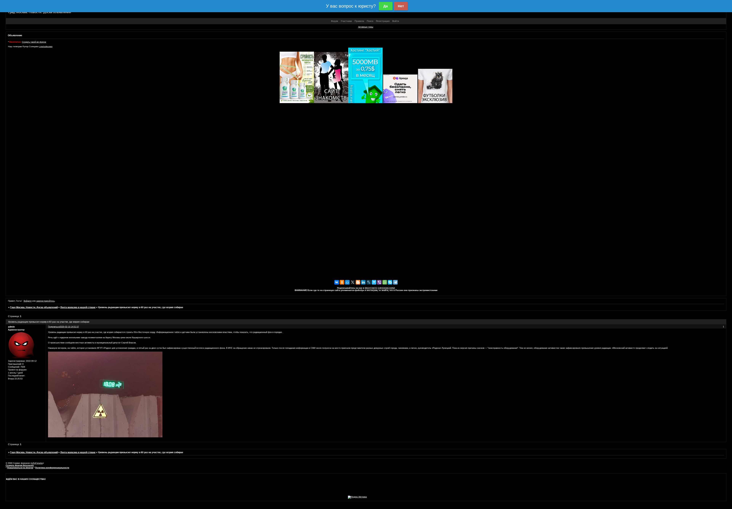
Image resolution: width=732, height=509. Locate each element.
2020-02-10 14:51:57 (69, 326)
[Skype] (390, 282)
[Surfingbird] (374, 282)
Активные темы (365, 27)
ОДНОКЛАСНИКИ (386, 288)
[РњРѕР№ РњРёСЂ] (347, 282)
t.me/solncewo (45, 46)
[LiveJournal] (368, 282)
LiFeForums (37, 463)
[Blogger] (358, 282)
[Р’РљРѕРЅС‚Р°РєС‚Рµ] (336, 282)
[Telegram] (395, 282)
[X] (352, 282)
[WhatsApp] (384, 282)
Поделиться (54, 326)
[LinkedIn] (363, 282)
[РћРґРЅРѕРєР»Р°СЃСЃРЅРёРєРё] (342, 282)
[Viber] (379, 282)
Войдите (28, 301)
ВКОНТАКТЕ (371, 288)
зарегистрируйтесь (45, 301)
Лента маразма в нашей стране (78, 307)
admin (11, 326)
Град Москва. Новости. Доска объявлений (34, 307)
